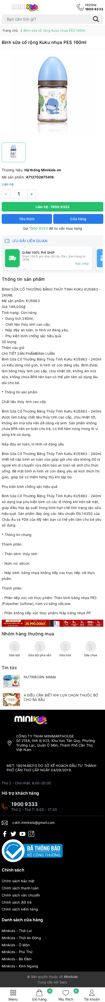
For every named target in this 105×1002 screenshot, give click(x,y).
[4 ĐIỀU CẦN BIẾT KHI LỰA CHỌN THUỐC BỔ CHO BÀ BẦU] (11, 699)
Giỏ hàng (41, 995)
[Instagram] (31, 834)
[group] (52, 97)
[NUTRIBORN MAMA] (11, 681)
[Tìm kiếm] (96, 19)
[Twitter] (13, 834)
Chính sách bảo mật (18, 881)
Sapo (63, 982)
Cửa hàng (78, 219)
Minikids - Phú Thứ (17, 952)
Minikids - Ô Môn (16, 945)
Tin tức (9, 667)
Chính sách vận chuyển (21, 895)
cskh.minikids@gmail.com (33, 822)
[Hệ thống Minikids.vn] (25, 7)
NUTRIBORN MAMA (40, 677)
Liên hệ (8, 184)
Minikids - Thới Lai (17, 931)
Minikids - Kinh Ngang (20, 966)
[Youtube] (22, 834)
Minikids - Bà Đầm (17, 959)
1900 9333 (94, 7)
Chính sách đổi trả (17, 902)
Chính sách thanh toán (20, 888)
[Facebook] (5, 834)
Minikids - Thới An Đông (21, 938)
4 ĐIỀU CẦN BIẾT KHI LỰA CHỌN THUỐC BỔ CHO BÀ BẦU (61, 697)
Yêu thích (67, 995)
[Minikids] (52, 623)
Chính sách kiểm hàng (20, 909)
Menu (13, 999)
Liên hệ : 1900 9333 (53, 207)
